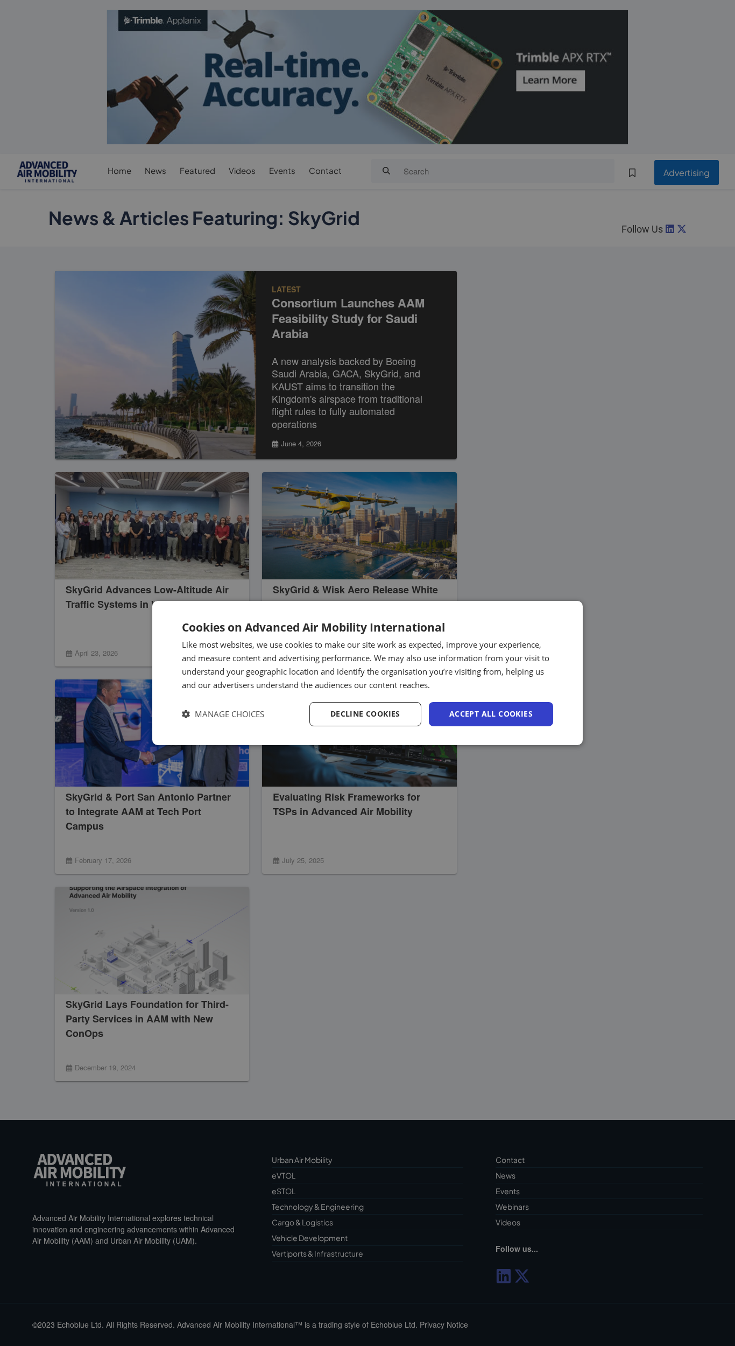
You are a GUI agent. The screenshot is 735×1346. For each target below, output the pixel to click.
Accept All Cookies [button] (491, 714)
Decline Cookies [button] (365, 714)
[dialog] (367, 673)
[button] (223, 714)
